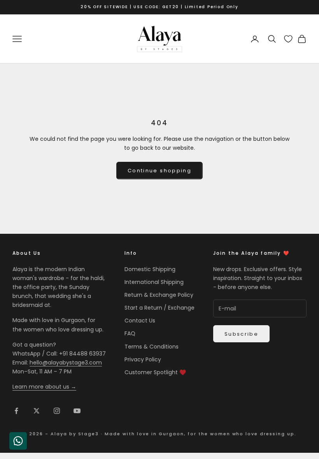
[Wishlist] (288, 39)
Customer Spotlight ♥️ (155, 372)
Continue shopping (159, 170)
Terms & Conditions (151, 346)
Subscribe (241, 334)
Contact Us (139, 320)
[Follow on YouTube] (77, 411)
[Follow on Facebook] (16, 411)
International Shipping (154, 282)
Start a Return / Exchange (159, 308)
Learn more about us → (44, 387)
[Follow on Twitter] (36, 411)
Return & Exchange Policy (158, 295)
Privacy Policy (142, 359)
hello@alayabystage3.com (66, 362)
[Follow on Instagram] (57, 411)
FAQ (129, 333)
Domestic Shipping (149, 269)
